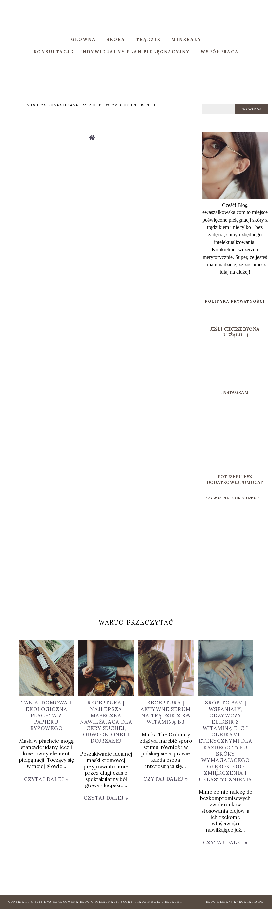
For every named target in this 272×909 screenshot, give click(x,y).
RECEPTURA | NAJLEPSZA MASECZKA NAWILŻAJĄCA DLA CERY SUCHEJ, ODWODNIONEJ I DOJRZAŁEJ (106, 722)
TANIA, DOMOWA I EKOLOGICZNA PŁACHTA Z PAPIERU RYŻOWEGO (46, 715)
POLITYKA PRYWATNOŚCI (235, 301)
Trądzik (148, 39)
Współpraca (219, 52)
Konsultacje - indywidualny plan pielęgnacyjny (112, 52)
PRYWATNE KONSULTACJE (234, 498)
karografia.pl (249, 901)
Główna (83, 39)
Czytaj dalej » (46, 779)
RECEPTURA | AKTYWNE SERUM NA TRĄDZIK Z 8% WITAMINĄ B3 (166, 712)
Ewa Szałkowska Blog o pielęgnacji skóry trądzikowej (103, 901)
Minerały (186, 39)
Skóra (115, 39)
